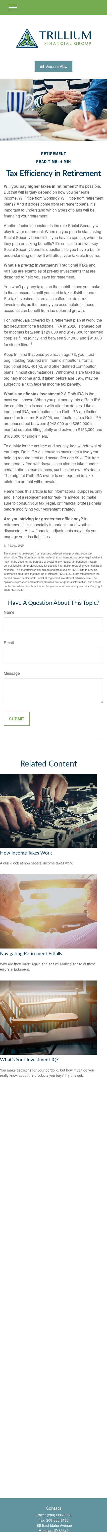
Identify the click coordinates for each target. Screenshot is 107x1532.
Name (9, 612)
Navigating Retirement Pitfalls (31, 953)
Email (9, 642)
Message (12, 673)
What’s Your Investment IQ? (29, 1060)
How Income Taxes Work (26, 853)
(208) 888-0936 (59, 1514)
